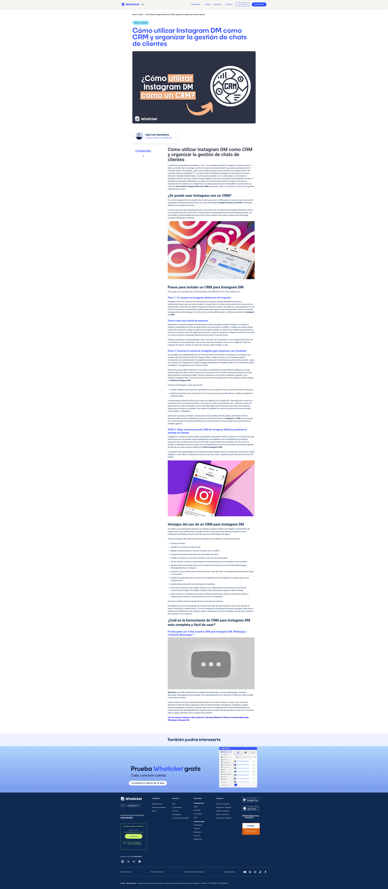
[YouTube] (244, 872)
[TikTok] (260, 872)
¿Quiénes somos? (157, 804)
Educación (197, 810)
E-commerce (198, 814)
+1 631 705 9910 (126, 818)
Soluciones (195, 4)
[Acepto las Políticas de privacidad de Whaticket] (124, 842)
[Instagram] (255, 872)
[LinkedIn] (250, 872)
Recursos (217, 4)
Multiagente (197, 832)
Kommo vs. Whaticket (222, 804)
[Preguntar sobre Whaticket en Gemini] (128, 861)
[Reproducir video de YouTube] (211, 663)
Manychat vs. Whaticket (223, 818)
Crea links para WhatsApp (180, 818)
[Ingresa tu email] (133, 830)
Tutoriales (175, 811)
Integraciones (198, 839)
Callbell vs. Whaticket (222, 811)
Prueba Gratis (259, 4)
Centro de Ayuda (125, 872)
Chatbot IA (197, 828)
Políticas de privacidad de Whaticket (134, 843)
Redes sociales (140, 23)
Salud (195, 807)
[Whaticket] (130, 4)
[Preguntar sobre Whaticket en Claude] (139, 861)
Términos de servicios (157, 872)
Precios (208, 4)
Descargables (176, 814)
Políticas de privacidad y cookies (194, 872)
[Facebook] (265, 872)
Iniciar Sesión (242, 4)
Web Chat (197, 835)
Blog (173, 804)
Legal (195, 817)
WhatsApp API (198, 825)
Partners (229, 4)
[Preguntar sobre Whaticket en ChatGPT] (122, 861)
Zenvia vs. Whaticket (222, 814)
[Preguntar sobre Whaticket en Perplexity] (134, 861)
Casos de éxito (177, 807)
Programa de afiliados (159, 807)
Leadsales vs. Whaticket (223, 807)
